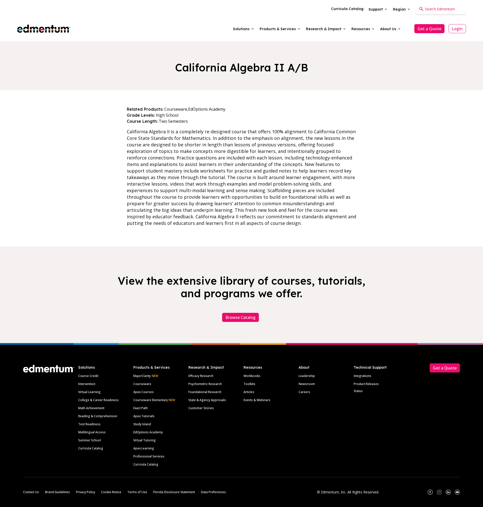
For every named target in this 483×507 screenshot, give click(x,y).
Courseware (142, 384)
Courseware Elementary (154, 400)
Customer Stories (201, 408)
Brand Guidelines (57, 492)
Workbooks (252, 376)
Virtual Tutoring (144, 440)
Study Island (142, 424)
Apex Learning (143, 448)
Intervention (86, 384)
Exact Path (140, 408)
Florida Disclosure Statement (174, 492)
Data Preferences (213, 492)
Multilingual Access (92, 432)
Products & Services (151, 367)
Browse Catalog (240, 317)
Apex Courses (143, 392)
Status (358, 391)
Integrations (362, 376)
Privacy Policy (85, 492)
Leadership (307, 376)
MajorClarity (142, 376)
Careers (304, 392)
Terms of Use (137, 492)
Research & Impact (206, 367)
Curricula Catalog (90, 448)
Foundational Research (204, 392)
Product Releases (366, 384)
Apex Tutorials (143, 416)
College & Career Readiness (98, 400)
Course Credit (88, 376)
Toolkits (249, 384)
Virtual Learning (89, 392)
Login (457, 28)
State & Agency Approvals (207, 400)
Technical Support (370, 367)
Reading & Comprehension (97, 416)
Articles (249, 392)
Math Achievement (91, 408)
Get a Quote (429, 28)
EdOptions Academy (148, 432)
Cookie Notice (111, 492)
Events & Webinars (257, 400)
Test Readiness (89, 424)
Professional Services (149, 456)
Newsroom (307, 384)
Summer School (89, 440)
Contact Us (31, 492)
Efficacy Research (200, 376)
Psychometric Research (205, 384)
